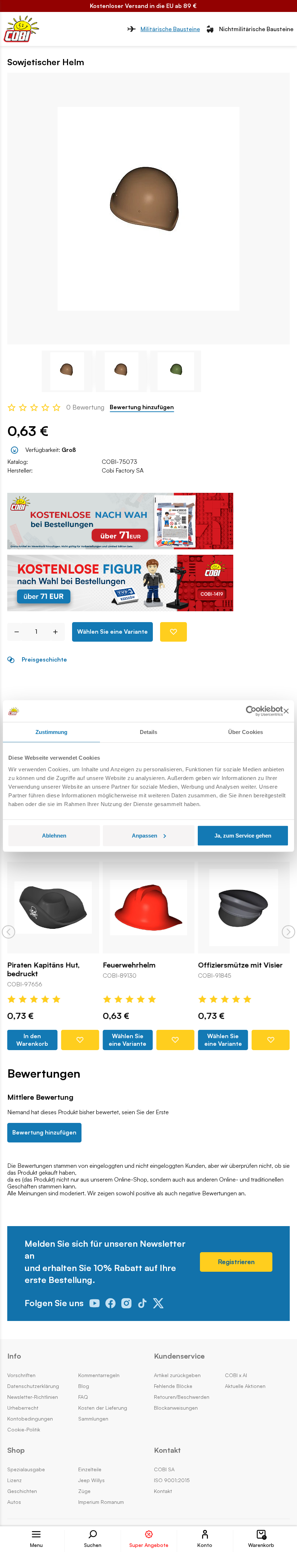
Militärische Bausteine (170, 29)
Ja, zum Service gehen (242, 835)
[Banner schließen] (286, 711)
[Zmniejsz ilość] (14, 632)
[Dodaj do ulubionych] (173, 632)
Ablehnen (54, 835)
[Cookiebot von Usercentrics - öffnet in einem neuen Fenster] (251, 711)
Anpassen (144, 835)
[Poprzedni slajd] (8, 932)
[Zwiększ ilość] (58, 632)
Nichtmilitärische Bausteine (256, 29)
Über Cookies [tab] (245, 732)
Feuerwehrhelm (129, 965)
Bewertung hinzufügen (142, 407)
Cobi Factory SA (122, 470)
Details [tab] (149, 732)
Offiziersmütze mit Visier (240, 965)
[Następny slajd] (288, 932)
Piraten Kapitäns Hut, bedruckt (43, 969)
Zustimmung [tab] (51, 732)
